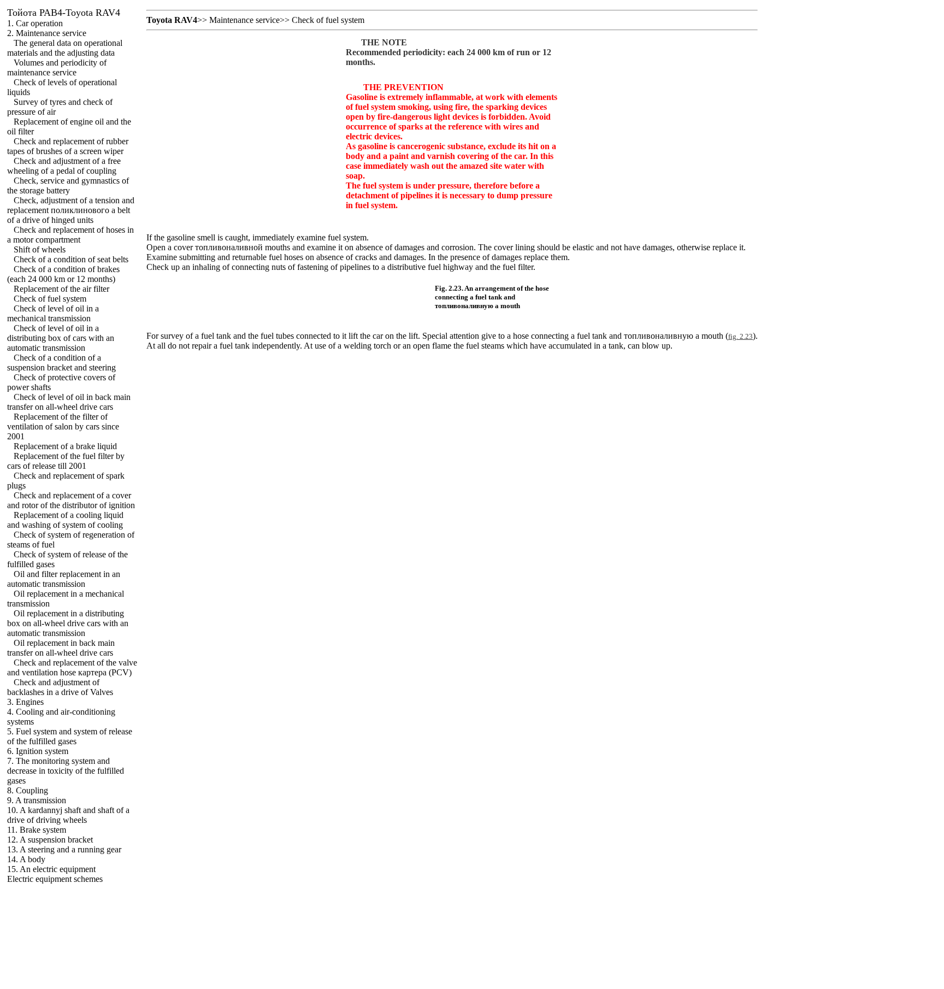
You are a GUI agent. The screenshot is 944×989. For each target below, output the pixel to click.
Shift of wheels (40, 249)
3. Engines (25, 702)
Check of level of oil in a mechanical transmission (53, 313)
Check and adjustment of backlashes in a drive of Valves (60, 687)
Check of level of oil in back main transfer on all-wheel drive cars (69, 401)
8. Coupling (27, 790)
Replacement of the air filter (61, 288)
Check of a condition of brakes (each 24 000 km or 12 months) (63, 274)
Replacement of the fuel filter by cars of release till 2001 (66, 460)
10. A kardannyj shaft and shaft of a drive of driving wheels (68, 815)
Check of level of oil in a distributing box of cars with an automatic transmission (60, 337)
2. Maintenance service (46, 33)
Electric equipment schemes (55, 879)
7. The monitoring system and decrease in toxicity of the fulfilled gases (65, 770)
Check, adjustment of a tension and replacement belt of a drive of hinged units (70, 210)
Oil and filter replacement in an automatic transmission (63, 578)
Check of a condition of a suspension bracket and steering (61, 362)
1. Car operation (35, 23)
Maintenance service (244, 20)
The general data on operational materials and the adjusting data (64, 47)
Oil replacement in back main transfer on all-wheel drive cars (61, 647)
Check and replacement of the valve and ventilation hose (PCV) (72, 667)
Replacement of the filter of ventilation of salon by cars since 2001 (63, 426)
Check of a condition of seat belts (71, 259)
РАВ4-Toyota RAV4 (63, 12)
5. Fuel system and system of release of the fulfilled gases (69, 736)
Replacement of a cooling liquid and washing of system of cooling (65, 519)
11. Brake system (36, 829)
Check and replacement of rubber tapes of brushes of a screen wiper (67, 146)
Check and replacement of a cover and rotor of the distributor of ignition (71, 500)
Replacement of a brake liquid (65, 446)
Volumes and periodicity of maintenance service (57, 67)
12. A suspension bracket (50, 839)
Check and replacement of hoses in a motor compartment (70, 234)
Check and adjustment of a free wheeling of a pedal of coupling (64, 165)
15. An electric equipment (51, 869)
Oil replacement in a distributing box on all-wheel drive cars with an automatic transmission (67, 623)
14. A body (26, 859)
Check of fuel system (50, 298)
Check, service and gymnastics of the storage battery (68, 185)
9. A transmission (36, 800)
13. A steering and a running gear (64, 849)
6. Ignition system (37, 751)
